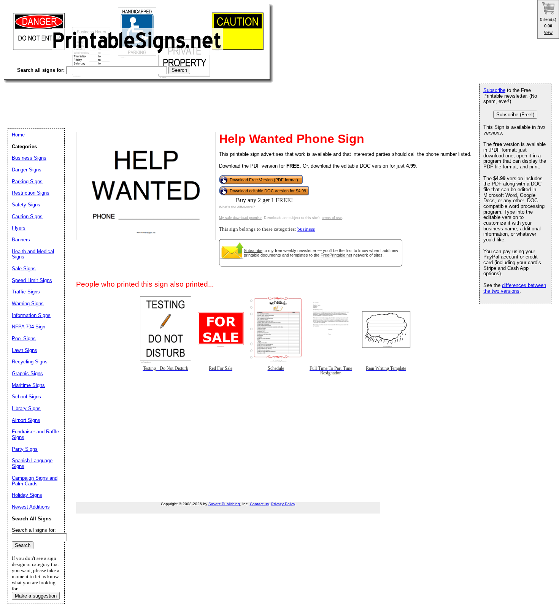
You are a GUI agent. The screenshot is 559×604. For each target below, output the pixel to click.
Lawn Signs (24, 350)
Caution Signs (27, 216)
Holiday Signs (27, 495)
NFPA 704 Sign (28, 327)
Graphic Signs (27, 373)
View (548, 32)
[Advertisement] (142, 99)
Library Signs (26, 408)
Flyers (18, 228)
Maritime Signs (28, 385)
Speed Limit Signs (32, 280)
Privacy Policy (283, 504)
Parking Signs (27, 181)
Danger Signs (26, 170)
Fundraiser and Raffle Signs (35, 434)
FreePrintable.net (336, 255)
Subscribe (253, 250)
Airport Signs (26, 420)
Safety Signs (26, 205)
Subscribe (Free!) (515, 114)
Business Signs (29, 158)
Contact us (259, 504)
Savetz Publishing (224, 504)
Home (18, 135)
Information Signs (31, 315)
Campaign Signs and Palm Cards (34, 481)
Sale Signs (24, 268)
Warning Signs (28, 303)
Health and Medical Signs (33, 254)
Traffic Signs (26, 292)
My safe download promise (240, 218)
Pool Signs (24, 338)
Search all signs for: (34, 530)
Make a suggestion (36, 596)
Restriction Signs (30, 193)
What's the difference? (237, 207)
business (306, 229)
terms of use (332, 218)
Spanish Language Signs (32, 463)
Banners (21, 240)
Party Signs (25, 449)
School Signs (26, 396)
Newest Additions (31, 507)
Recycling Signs (30, 362)
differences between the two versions (514, 288)
